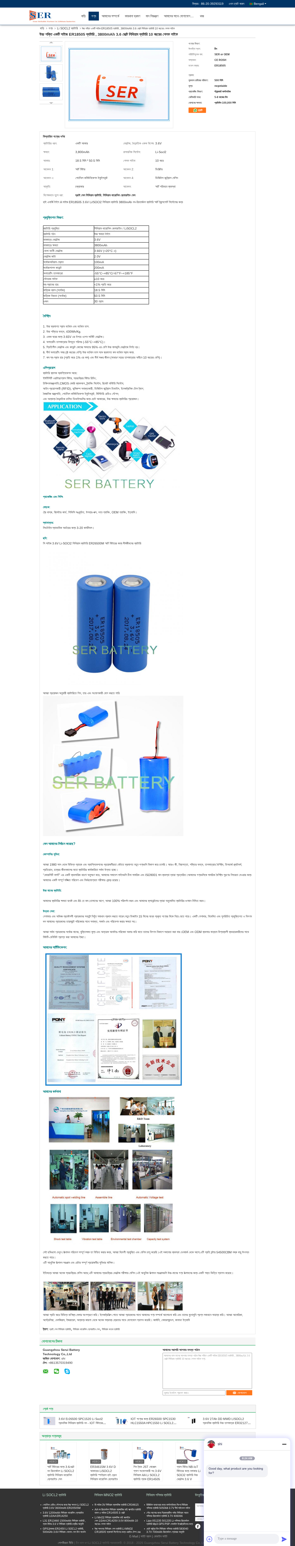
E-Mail (133, 1536)
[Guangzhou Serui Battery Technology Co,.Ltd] (53, 16)
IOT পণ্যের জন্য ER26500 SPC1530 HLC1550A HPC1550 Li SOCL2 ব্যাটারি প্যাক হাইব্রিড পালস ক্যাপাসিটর (153, 1423)
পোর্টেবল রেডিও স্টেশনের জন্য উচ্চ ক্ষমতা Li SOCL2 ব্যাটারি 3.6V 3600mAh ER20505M (66, 1506)
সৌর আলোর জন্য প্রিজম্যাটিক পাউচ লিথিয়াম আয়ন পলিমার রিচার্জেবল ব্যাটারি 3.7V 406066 (167, 1514)
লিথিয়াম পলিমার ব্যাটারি (158, 1495)
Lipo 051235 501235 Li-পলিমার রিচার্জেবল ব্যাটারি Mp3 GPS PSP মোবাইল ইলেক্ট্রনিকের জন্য (169, 1522)
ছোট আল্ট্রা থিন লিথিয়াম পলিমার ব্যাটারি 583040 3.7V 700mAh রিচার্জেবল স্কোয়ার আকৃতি (167, 1530)
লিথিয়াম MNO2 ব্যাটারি (108, 1495)
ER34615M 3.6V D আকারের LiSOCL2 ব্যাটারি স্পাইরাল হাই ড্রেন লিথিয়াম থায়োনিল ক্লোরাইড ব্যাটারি (104, 1475)
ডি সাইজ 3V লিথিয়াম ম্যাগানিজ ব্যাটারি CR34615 (117, 1504)
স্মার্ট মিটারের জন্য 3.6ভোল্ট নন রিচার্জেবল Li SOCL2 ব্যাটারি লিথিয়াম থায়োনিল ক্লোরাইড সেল (60, 1473)
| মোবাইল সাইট (159, 1536)
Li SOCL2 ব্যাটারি (67, 28)
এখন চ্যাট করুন (236, 3)
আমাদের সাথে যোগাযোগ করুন (180, 16)
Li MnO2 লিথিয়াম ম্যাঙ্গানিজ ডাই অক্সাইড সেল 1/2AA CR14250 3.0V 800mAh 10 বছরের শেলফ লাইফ (116, 1520)
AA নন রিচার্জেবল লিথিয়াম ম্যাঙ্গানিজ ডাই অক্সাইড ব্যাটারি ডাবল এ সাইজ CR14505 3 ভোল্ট (118, 1511)
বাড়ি (83, 16)
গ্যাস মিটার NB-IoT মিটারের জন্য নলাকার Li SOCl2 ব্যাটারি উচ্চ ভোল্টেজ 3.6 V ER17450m (188, 1475)
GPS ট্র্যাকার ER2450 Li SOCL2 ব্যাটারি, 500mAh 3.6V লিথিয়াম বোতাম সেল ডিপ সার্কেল (64, 1530)
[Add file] (209, 1539)
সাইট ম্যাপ (146, 1536)
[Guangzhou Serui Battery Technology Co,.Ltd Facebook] (197, 1526)
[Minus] (284, 1444)
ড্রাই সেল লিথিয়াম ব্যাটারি (60, 1329)
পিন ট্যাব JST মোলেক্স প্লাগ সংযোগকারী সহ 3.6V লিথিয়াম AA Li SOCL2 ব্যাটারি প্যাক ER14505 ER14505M (147, 1475)
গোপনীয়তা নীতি (65, 1542)
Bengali (259, 3)
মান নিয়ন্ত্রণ (152, 16)
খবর (202, 16)
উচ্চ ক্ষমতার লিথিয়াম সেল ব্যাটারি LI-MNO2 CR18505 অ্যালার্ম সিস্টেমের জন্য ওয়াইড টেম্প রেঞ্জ (118, 1530)
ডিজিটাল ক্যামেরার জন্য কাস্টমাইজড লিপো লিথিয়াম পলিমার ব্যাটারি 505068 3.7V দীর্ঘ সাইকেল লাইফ (168, 1506)
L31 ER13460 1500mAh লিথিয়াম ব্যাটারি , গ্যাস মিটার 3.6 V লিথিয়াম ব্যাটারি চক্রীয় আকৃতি (64, 1522)
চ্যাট (199, 110)
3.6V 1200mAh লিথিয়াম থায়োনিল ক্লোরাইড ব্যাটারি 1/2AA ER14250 (63, 1514)
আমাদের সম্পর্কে (110, 16)
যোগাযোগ (242, 1392)
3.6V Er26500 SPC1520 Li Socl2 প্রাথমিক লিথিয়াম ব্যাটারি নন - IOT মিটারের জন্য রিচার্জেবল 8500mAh (81, 1423)
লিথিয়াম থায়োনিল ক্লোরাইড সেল (86, 1329)
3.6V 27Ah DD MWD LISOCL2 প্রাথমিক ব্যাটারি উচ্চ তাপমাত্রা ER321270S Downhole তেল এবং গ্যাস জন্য (227, 1423)
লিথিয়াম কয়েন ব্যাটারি (111, 1329)
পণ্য (93, 16)
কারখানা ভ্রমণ (132, 16)
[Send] (284, 1539)
